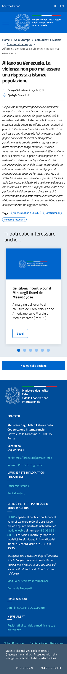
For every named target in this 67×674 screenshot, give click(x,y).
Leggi (20, 333)
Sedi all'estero (16, 493)
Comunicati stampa (19, 44)
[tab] (18, 350)
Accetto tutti (51, 668)
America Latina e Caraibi (26, 212)
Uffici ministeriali (18, 486)
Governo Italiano (11, 6)
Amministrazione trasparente (26, 607)
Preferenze (25, 668)
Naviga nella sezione (33, 365)
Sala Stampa (22, 39)
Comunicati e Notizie (48, 39)
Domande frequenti (19, 588)
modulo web (15, 530)
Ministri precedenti (14, 218)
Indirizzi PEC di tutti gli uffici (25, 465)
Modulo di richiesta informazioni (27, 581)
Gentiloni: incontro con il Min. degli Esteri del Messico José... (31, 292)
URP (12, 517)
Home (6, 39)
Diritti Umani (53, 212)
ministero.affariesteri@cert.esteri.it (29, 457)
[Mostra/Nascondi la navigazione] (5, 22)
